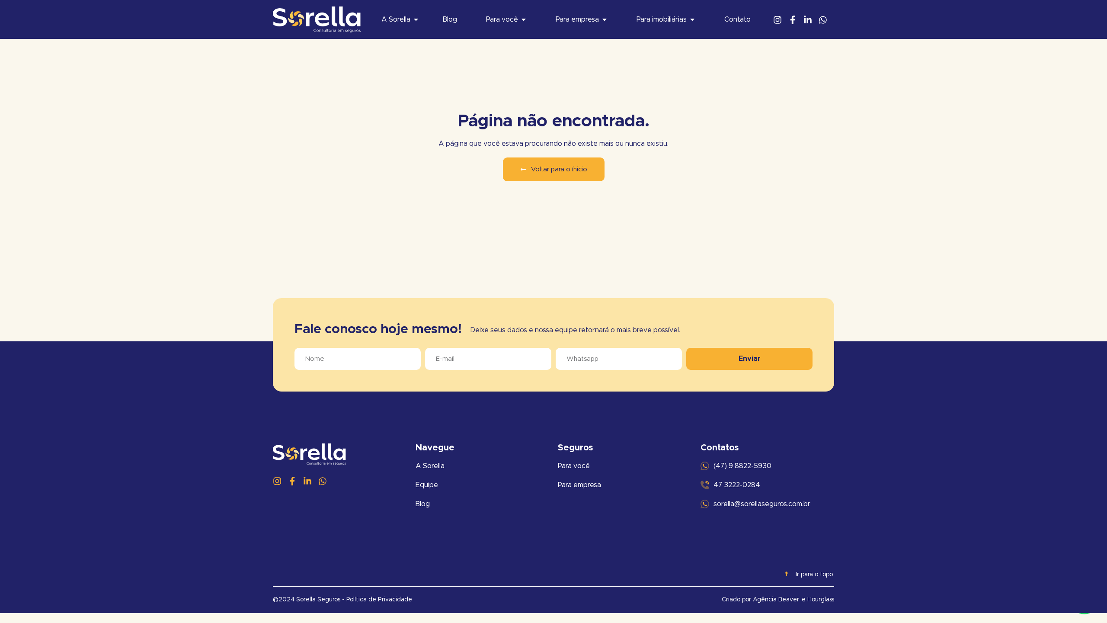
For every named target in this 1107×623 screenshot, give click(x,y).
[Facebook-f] (792, 20)
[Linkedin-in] (807, 20)
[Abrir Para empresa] (604, 19)
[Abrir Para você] (523, 19)
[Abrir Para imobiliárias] (692, 19)
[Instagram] (777, 20)
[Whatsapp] (823, 20)
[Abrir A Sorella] (416, 19)
